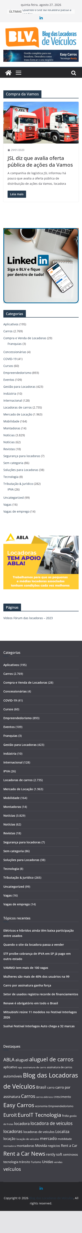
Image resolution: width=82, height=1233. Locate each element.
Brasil (41, 1087)
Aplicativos (11, 324)
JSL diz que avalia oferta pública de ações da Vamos (40, 161)
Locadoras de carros (17, 407)
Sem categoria (13, 463)
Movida (41, 1145)
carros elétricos (44, 1096)
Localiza (62, 1131)
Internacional (12, 400)
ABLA (9, 1059)
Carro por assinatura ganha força (27, 985)
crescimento (62, 1097)
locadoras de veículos (38, 1132)
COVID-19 (10, 359)
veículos (12, 1169)
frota (65, 1116)
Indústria (9, 394)
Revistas (9, 449)
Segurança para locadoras (21, 456)
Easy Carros (18, 1105)
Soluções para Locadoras (20, 470)
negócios (54, 1146)
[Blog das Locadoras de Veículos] (8, 73)
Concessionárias (14, 352)
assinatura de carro (34, 1067)
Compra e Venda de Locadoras (24, 338)
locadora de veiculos (51, 1123)
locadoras (12, 1131)
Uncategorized (13, 498)
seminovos (70, 1155)
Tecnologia (11, 477)
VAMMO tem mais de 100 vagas (25, 968)
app (20, 1067)
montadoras (25, 1145)
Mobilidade (11, 421)
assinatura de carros (59, 1067)
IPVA (11, 489)
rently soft (54, 1154)
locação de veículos (27, 1139)
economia (41, 1106)
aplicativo (10, 1067)
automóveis (12, 1076)
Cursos (8, 366)
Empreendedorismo (17, 373)
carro (50, 1087)
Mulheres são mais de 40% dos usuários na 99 (36, 976)
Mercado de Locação (17, 414)
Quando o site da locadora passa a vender (33, 945)
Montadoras (11, 428)
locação (9, 1138)
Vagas (7, 504)
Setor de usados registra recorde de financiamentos (40, 994)
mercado (48, 1138)
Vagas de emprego (16, 511)
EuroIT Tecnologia (39, 1114)
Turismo (36, 1162)
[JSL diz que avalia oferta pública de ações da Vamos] (41, 123)
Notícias (9, 435)
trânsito (24, 1162)
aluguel (21, 1059)
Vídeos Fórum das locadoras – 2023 (28, 618)
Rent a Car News (24, 1153)
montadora (9, 1145)
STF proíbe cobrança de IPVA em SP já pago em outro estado (47, 13)
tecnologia (10, 1162)
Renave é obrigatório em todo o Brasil (30, 1003)
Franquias (15, 344)
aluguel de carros (51, 1059)
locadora (22, 1123)
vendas (58, 1162)
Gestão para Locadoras (19, 387)
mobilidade (65, 1139)
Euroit (10, 1115)
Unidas (47, 1161)
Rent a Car (69, 1145)
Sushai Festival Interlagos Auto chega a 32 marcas (39, 1026)
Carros (8, 331)
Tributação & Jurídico (18, 484)
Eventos (8, 380)
